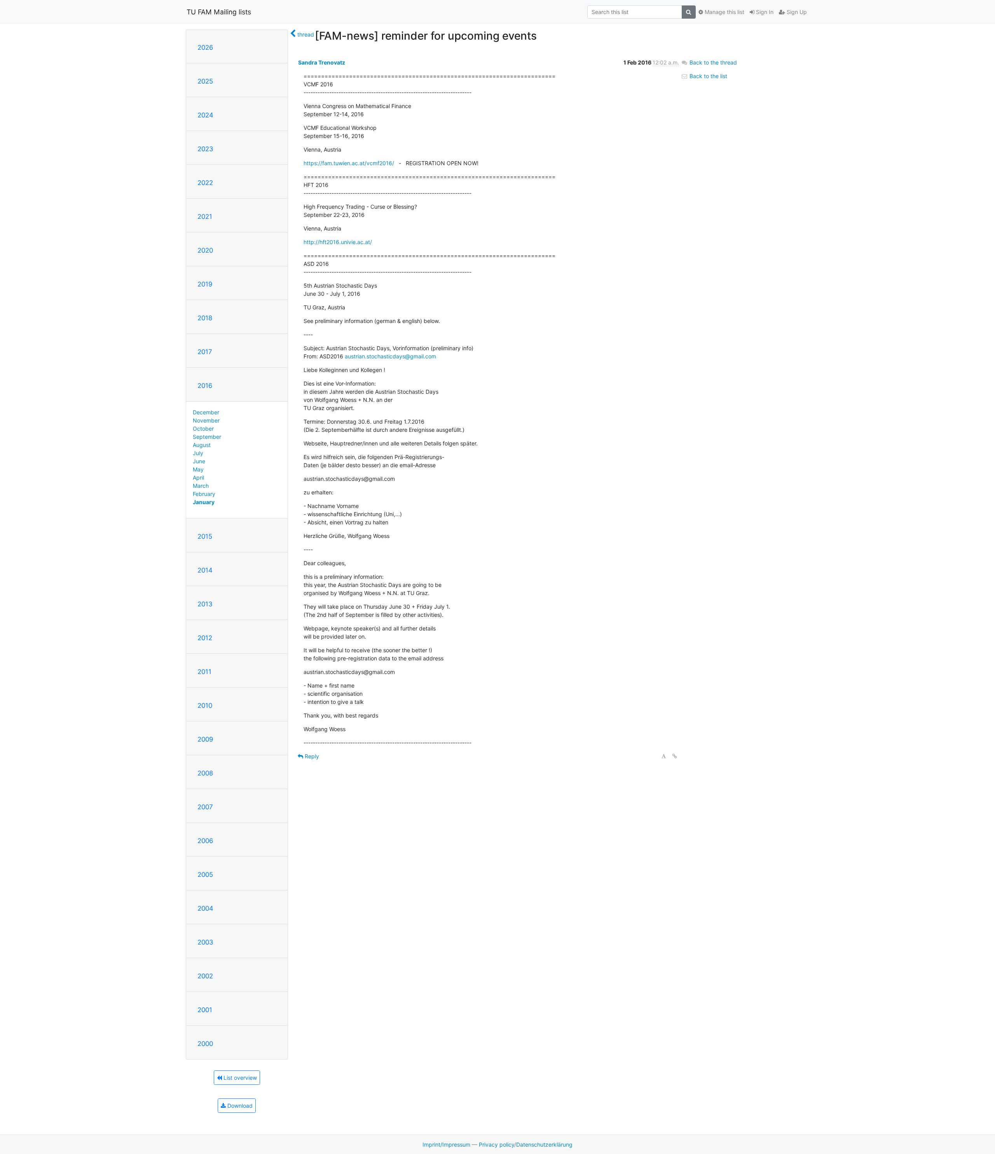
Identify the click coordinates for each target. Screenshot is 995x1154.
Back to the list (707, 76)
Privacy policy (496, 1144)
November (206, 420)
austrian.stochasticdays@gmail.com (390, 356)
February (204, 494)
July (198, 453)
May (198, 469)
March (201, 485)
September (207, 436)
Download (239, 1105)
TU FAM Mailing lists (219, 12)
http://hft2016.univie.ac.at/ (338, 242)
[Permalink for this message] (674, 756)
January (204, 502)
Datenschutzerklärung (544, 1144)
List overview (239, 1077)
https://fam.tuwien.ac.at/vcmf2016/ (349, 163)
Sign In (763, 12)
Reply (311, 756)
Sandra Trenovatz (321, 62)
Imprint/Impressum (446, 1144)
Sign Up (796, 12)
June (199, 461)
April (198, 477)
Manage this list (723, 12)
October (203, 428)
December (206, 412)
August (202, 445)
